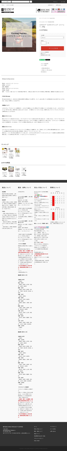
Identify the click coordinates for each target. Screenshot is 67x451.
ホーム (3, 5)
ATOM (38, 440)
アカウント (55, 1)
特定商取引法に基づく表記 (45, 55)
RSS (35, 440)
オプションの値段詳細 (45, 52)
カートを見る (53, 428)
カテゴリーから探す (10, 5)
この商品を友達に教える (45, 68)
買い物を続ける (43, 71)
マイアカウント (53, 426)
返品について (43, 53)
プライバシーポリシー (38, 438)
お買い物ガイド (51, 5)
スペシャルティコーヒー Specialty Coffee (48, 18)
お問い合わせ (58, 5)
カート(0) (63, 1)
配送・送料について (38, 431)
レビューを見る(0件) (44, 63)
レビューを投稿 (43, 65)
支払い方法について (38, 428)
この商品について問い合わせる (46, 70)
